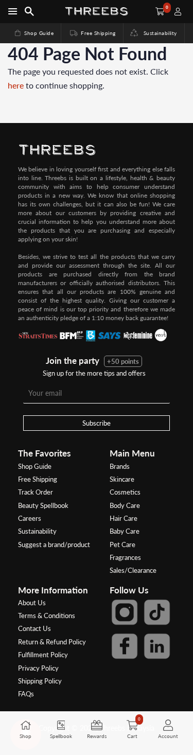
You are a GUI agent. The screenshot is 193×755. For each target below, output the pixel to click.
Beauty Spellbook (43, 505)
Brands (120, 466)
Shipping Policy (40, 681)
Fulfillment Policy (43, 655)
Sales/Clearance (133, 570)
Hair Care (123, 518)
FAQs (26, 694)
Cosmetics (125, 492)
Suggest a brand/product (54, 544)
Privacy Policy (38, 668)
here (16, 85)
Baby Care (124, 531)
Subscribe (96, 423)
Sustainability (157, 33)
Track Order (35, 492)
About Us (32, 603)
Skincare (122, 479)
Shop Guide (33, 33)
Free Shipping (92, 33)
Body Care (125, 505)
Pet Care (122, 544)
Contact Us (34, 628)
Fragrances (125, 557)
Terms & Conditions (46, 615)
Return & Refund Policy (52, 642)
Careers (29, 518)
